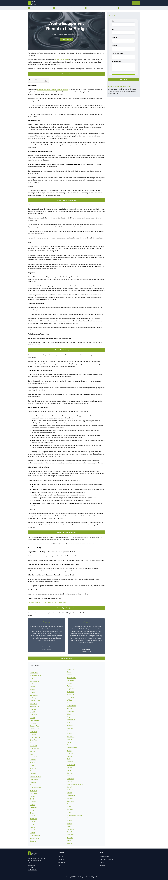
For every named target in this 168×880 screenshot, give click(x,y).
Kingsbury (70, 689)
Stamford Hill (38, 603)
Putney (69, 703)
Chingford (33, 759)
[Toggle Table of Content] (45, 80)
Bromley (32, 689)
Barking (32, 765)
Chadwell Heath (35, 835)
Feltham (69, 840)
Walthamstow (34, 695)
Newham (33, 723)
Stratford (32, 686)
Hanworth (70, 837)
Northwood (70, 829)
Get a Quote (65, 39)
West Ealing (71, 764)
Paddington (33, 782)
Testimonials (61, 862)
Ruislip (69, 823)
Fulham (69, 683)
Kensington (33, 818)
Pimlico (32, 785)
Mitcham (69, 756)
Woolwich (33, 802)
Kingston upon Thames (74, 815)
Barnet (69, 672)
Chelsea (32, 804)
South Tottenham (48, 603)
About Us (60, 856)
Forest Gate (33, 703)
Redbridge (33, 731)
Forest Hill (70, 669)
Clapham (33, 821)
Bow (55, 603)
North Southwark (35, 737)
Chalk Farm (33, 740)
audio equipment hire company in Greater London (52, 89)
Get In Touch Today (66, 74)
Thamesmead (34, 838)
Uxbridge (70, 843)
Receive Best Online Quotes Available (66, 350)
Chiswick (70, 714)
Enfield (32, 799)
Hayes (69, 826)
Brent (31, 813)
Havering (70, 728)
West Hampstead (35, 788)
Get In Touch (123, 79)
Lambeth (33, 816)
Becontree (33, 824)
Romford (70, 708)
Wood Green (34, 712)
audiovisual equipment (62, 60)
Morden (69, 770)
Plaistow (32, 717)
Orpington (70, 798)
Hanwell (69, 776)
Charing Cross (34, 748)
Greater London (35, 771)
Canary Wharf (34, 720)
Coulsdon (70, 832)
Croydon (70, 781)
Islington (32, 692)
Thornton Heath (72, 745)
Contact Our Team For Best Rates (66, 200)
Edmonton (33, 734)
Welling (69, 700)
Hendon (32, 827)
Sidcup (69, 733)
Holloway (33, 698)
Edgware (70, 717)
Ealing (69, 759)
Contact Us (61, 859)
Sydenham (70, 691)
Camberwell (34, 779)
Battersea (33, 841)
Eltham (69, 675)
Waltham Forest (35, 701)
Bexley (69, 750)
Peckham (33, 773)
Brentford (70, 762)
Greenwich (33, 768)
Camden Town (34, 726)
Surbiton (69, 820)
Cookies (102, 862)
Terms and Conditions (106, 859)
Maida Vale (33, 790)
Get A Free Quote (66, 658)
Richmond (70, 778)
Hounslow (70, 809)
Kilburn (32, 796)
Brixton (32, 810)
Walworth (33, 751)
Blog (59, 865)
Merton (69, 742)
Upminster (70, 773)
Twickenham (71, 795)
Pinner (69, 806)
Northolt (69, 792)
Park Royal (70, 711)
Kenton (69, 739)
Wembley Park (71, 705)
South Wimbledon (72, 748)
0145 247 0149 (32, 869)
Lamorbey (70, 731)
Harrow (69, 767)
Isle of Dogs (33, 745)
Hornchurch (70, 736)
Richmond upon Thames (75, 784)
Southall (69, 804)
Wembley (70, 725)
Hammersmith (71, 677)
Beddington (70, 790)
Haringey (33, 709)
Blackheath (33, 793)
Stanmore (70, 753)
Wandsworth (71, 694)
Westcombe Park (35, 776)
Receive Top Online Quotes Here (66, 532)
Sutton (69, 812)
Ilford (31, 754)
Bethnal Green (61, 603)
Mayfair (32, 762)
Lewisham (33, 807)
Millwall (32, 743)
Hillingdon (70, 835)
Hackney (30, 603)
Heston (69, 818)
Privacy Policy (104, 856)
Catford (32, 832)
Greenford (70, 787)
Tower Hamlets (34, 706)
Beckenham (71, 719)
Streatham (70, 697)
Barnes (69, 722)
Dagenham (70, 680)
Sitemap (102, 865)
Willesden (33, 830)
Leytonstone (34, 684)
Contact (136, 3)
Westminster (34, 757)
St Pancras (33, 715)
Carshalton (70, 801)
